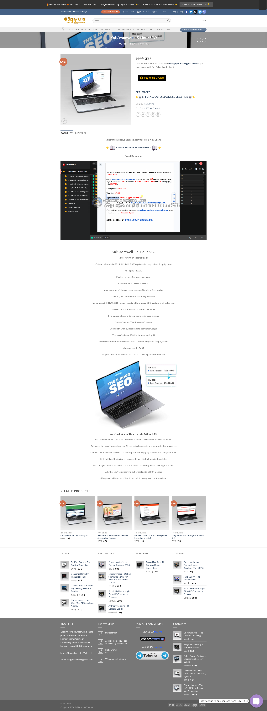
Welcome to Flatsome (115, 659)
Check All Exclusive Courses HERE (133, 147)
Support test (111, 632)
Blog (174, 12)
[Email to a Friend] (148, 114)
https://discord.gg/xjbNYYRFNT (76, 653)
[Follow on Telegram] (200, 12)
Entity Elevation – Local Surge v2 (74, 535)
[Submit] (168, 20)
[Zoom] (64, 121)
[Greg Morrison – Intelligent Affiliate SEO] (189, 513)
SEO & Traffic (139, 43)
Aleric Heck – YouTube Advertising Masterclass (117, 642)
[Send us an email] (195, 12)
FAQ (181, 12)
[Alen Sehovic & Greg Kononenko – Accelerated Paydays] (114, 513)
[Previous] (61, 521)
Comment (109, 653)
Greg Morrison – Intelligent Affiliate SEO (188, 536)
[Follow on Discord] (204, 12)
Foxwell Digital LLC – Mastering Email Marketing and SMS (150, 536)
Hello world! (111, 649)
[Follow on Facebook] (187, 12)
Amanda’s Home (75, 30)
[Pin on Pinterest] (153, 114)
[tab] (66, 133)
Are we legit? (163, 30)
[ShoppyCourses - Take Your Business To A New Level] (74, 21)
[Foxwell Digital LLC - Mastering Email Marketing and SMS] (151, 513)
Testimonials (124, 30)
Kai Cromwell (155, 108)
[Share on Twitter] (143, 114)
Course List (91, 30)
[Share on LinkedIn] (158, 114)
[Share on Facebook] (138, 114)
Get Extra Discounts (144, 30)
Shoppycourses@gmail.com (80, 659)
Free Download (107, 30)
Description (66, 133)
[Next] (206, 521)
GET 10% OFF (143, 92)
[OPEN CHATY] (256, 701)
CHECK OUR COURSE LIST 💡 (196, 4)
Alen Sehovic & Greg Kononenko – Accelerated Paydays (112, 536)
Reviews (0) (80, 133)
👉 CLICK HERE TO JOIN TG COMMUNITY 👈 (156, 4)
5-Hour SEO (144, 108)
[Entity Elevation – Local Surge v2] (77, 513)
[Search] (63, 29)
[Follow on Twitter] (191, 12)
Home (122, 43)
